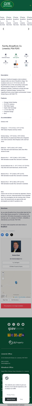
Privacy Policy (11, 395)
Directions (4, 208)
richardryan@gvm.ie (16, 259)
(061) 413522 (5, 361)
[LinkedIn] (18, 324)
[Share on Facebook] (2, 234)
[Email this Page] (11, 234)
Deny (21, 399)
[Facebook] (9, 324)
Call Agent (16, 262)
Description (4, 75)
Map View (5, 300)
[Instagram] (13, 324)
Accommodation (6, 117)
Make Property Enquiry (16, 266)
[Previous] (3, 29)
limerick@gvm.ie (5, 363)
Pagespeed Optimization (13, 404)
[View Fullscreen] (3, 278)
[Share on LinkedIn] (7, 234)
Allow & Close (11, 399)
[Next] (28, 29)
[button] (16, 282)
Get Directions (15, 300)
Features (4, 98)
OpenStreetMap (22, 297)
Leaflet (15, 297)
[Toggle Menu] (30, 5)
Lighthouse (21, 404)
